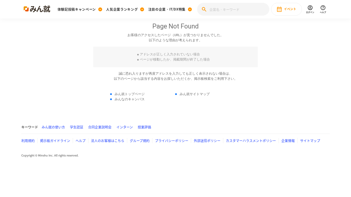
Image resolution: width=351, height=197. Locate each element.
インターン (124, 126)
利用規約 (28, 140)
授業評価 (144, 126)
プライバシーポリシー (171, 140)
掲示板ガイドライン (55, 140)
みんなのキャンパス (130, 99)
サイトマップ (310, 140)
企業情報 (288, 140)
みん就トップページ (130, 94)
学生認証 (76, 126)
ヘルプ (81, 140)
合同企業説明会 (100, 126)
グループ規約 (140, 140)
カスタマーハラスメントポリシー (251, 140)
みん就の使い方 (53, 126)
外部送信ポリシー (207, 140)
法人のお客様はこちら (107, 140)
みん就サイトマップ (195, 94)
